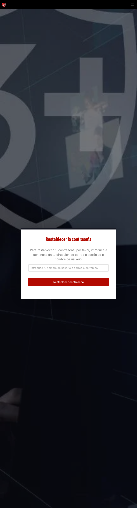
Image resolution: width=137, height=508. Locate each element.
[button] (132, 5)
